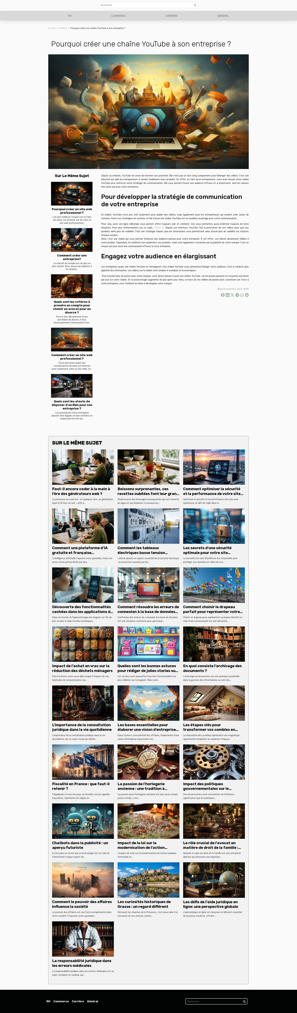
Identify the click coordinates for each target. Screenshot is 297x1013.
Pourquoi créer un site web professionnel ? (72, 210)
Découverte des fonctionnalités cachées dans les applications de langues (82, 612)
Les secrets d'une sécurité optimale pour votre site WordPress (207, 553)
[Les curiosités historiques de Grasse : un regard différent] (148, 880)
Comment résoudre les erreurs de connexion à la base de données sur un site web (148, 612)
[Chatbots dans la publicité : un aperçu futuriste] (83, 821)
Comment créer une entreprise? (72, 257)
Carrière (172, 16)
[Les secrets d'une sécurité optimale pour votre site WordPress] (214, 526)
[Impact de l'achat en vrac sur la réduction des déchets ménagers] (83, 644)
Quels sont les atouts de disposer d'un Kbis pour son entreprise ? (72, 405)
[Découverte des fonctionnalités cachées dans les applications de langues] (83, 585)
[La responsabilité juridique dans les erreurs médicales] (83, 939)
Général (223, 16)
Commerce (118, 16)
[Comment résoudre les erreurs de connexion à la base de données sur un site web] (148, 585)
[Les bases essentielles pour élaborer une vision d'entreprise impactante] (148, 703)
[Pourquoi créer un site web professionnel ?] (72, 194)
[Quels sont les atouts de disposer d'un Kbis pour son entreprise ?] (72, 386)
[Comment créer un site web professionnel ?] (72, 339)
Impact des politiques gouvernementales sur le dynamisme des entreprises (208, 789)
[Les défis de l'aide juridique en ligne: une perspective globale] (214, 880)
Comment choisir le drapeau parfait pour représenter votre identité (211, 612)
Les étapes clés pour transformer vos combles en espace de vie (209, 730)
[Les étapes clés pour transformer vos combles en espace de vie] (214, 703)
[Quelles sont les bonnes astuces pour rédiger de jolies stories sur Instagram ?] (148, 644)
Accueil (51, 28)
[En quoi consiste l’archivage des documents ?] (214, 644)
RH (70, 16)
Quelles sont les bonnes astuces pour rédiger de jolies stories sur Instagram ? (147, 671)
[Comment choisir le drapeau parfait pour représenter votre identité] (214, 585)
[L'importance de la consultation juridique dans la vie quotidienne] (83, 703)
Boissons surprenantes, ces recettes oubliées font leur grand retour (148, 494)
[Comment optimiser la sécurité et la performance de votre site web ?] (214, 467)
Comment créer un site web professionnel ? (72, 356)
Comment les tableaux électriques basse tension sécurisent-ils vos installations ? (148, 553)
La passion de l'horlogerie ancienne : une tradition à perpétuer (141, 789)
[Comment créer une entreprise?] (72, 240)
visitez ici (159, 227)
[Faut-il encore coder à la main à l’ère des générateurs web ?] (83, 467)
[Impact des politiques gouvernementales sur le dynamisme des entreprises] (214, 762)
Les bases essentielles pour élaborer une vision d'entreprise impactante (147, 730)
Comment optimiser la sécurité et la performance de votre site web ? (212, 494)
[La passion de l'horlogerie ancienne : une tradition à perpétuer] (148, 762)
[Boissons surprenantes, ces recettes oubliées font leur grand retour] (148, 467)
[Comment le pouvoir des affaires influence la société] (83, 880)
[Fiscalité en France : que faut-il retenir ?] (83, 762)
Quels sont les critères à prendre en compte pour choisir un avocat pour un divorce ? (72, 307)
